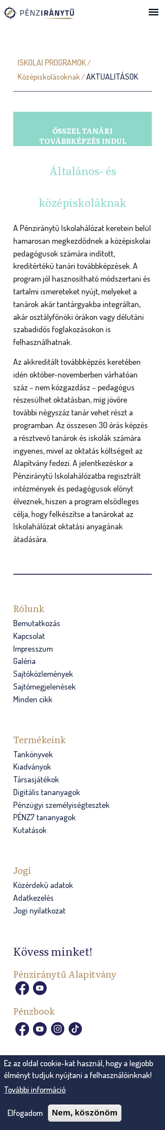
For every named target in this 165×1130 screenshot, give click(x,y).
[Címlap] (48, 17)
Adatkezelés (33, 897)
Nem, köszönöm (84, 1112)
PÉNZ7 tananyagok (44, 816)
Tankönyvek (33, 753)
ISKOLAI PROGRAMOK (52, 62)
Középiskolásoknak (49, 76)
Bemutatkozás (36, 622)
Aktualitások (112, 76)
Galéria (24, 660)
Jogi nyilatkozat (39, 910)
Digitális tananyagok (46, 791)
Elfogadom (25, 1112)
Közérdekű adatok (43, 884)
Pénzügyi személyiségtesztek (61, 804)
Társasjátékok (36, 779)
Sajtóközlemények (43, 673)
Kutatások (30, 829)
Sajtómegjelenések (44, 686)
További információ (35, 1089)
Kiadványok (32, 766)
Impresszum (33, 648)
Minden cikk (32, 698)
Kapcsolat (29, 635)
